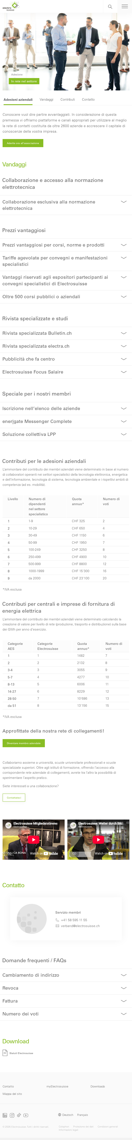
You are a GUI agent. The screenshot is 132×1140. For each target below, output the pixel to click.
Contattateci (14, 797)
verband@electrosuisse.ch (80, 926)
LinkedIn (5, 1115)
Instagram (12, 1115)
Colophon (64, 1126)
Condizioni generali (108, 1126)
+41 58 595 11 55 (74, 920)
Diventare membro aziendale (24, 743)
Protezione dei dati (83, 1126)
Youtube (25, 1115)
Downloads (98, 1086)
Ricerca (110, 6)
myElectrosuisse (57, 1086)
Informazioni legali (68, 1129)
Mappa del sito (12, 1094)
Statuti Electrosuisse (21, 1053)
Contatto (8, 1086)
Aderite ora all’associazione (23, 143)
